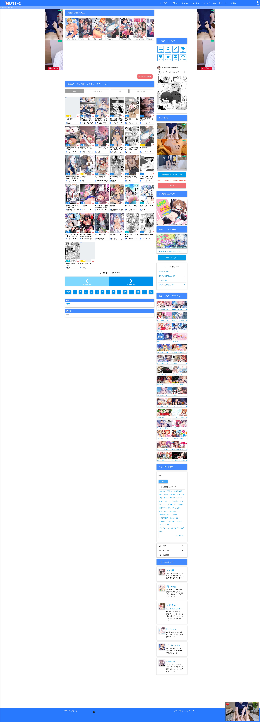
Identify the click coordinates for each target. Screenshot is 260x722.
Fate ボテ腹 (163, 494)
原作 (220, 3)
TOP (68, 292)
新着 (214, 3)
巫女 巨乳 (163, 501)
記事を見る (172, 186)
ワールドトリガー (165, 525)
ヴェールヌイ (172, 504)
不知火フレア (163, 511)
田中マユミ (163, 508)
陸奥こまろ (180, 494)
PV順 (119, 91)
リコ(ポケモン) (174, 518)
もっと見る (179, 535)
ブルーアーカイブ (174, 508)
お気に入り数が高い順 (172, 285)
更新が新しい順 (172, 271)
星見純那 (162, 521)
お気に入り (195, 3)
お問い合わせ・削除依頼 (180, 3)
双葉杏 (180, 504)
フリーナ (174, 515)
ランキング (206, 3)
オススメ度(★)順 (97, 91)
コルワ (182, 501)
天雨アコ (169, 491)
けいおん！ (163, 504)
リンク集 (187, 711)
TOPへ (194, 711)
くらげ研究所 (163, 518)
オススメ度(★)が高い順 (172, 276)
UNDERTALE (178, 491)
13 (145, 292)
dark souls (173, 511)
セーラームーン (164, 515)
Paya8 (169, 521)
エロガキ (162, 491)
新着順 (74, 91)
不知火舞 (172, 494)
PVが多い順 (172, 280)
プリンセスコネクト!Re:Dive (173, 498)
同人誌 (2, 7)
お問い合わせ (179, 711)
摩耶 (160, 498)
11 (132, 292)
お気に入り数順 (141, 91)
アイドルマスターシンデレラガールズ (171, 528)
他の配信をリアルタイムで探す (172, 175)
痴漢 (12, 7)
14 (151, 292)
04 (173, 521)
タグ (226, 3)
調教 (160, 531)
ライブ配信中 (164, 3)
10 (125, 292)
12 (138, 292)
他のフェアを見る (172, 258)
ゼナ (169, 501)
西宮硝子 (175, 501)
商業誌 (233, 3)
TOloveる (179, 521)
